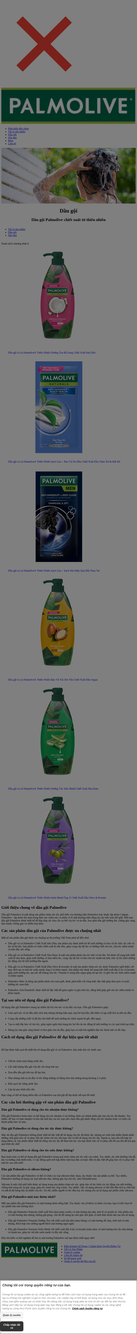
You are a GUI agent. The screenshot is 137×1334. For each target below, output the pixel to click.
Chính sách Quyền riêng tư (87, 1308)
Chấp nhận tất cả (11, 1326)
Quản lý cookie (12, 1315)
